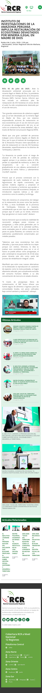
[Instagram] (12, 619)
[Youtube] (15, 619)
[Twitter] (8, 619)
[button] (4, 80)
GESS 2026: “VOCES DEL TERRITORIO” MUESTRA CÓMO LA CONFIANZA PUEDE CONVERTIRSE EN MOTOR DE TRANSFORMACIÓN (25, 396)
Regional (4, 46)
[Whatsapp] (20, 619)
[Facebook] (4, 619)
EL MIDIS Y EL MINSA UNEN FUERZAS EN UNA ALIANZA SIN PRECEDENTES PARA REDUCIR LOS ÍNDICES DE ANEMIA (25, 354)
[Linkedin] (23, 619)
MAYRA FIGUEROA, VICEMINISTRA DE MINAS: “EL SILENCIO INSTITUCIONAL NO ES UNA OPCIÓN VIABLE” (25, 382)
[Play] (20, 305)
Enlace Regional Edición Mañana (26, 44)
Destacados (7, 44)
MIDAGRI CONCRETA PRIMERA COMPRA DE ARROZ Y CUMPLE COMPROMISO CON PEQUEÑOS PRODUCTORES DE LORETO (25, 327)
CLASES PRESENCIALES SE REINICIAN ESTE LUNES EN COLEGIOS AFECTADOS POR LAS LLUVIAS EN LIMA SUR (25, 341)
